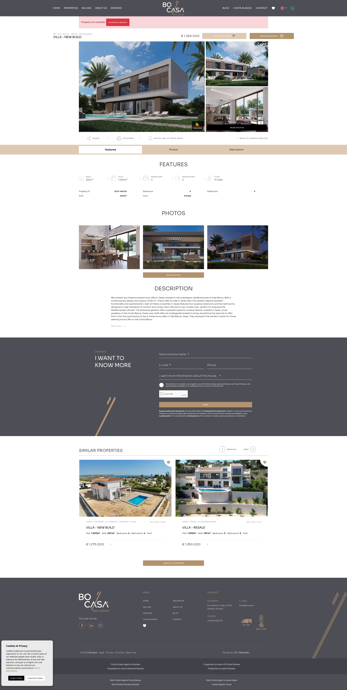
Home (56, 8)
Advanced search (117, 22)
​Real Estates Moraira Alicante (125, 684)
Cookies (119, 652)
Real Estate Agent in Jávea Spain (221, 680)
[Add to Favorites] (167, 463)
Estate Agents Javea (221, 684)
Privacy (109, 652)
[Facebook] (82, 625)
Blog (226, 8)
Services (116, 8)
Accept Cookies (16, 678)
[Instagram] (100, 625)
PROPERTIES (71, 8)
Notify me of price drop (168, 138)
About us (101, 8)
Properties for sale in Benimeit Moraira (125, 668)
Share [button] (96, 138)
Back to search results (253, 138)
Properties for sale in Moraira (221, 668)
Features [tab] (110, 149)
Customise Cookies (35, 678)
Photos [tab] (173, 149)
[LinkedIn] (91, 625)
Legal (101, 652)
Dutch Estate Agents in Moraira (125, 664)
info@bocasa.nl (246, 605)
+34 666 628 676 (215, 620)
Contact (261, 8)
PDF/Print (128, 138)
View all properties (173, 563)
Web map (131, 652)
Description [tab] (236, 149)
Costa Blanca (242, 8)
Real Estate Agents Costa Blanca (125, 680)
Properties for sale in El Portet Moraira (222, 664)
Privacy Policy (239, 384)
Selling (86, 8)
